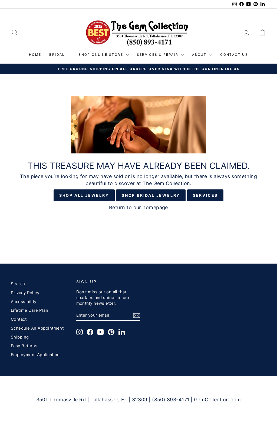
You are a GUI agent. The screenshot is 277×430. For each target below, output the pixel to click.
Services (205, 195)
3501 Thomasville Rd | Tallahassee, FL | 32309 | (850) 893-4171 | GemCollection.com (138, 399)
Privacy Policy (25, 292)
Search (18, 283)
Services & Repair (158, 54)
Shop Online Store (101, 54)
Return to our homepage (138, 207)
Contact (19, 319)
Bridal (57, 54)
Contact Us (234, 54)
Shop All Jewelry (84, 195)
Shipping (20, 337)
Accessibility (24, 301)
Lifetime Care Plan (29, 310)
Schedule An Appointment (37, 328)
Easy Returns (24, 345)
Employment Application (35, 354)
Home (35, 54)
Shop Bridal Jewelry (151, 195)
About (200, 54)
